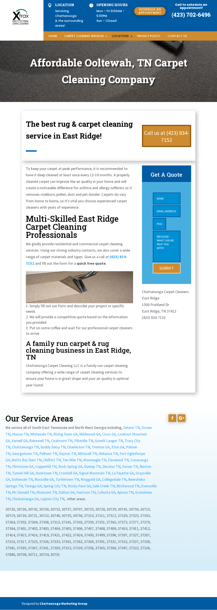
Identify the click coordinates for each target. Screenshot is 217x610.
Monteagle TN (94, 459)
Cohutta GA (106, 492)
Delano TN (131, 427)
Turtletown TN (67, 479)
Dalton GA (67, 492)
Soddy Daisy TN (52, 447)
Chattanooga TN (25, 447)
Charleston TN (78, 447)
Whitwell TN (87, 453)
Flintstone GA (22, 466)
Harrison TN (86, 492)
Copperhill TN (46, 466)
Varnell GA (20, 440)
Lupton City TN (52, 498)
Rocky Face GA (79, 485)
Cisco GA (109, 434)
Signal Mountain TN (94, 473)
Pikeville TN (83, 440)
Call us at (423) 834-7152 (166, 136)
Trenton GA (101, 447)
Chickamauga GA (25, 498)
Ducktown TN (46, 473)
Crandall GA (68, 473)
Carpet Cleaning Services (84, 36)
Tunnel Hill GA (23, 473)
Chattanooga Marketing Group (63, 603)
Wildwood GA (89, 434)
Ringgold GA (90, 479)
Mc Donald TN (23, 492)
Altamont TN (46, 492)
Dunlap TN (92, 466)
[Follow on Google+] (181, 418)
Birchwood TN (128, 485)
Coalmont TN (61, 440)
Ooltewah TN (22, 479)
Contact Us (177, 36)
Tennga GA (33, 485)
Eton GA (117, 447)
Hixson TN (20, 434)
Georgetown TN (25, 453)
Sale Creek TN (104, 485)
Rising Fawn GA (65, 434)
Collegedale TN (114, 479)
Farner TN (130, 466)
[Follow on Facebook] (172, 418)
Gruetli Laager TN (109, 440)
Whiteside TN (41, 434)
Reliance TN (108, 453)
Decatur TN (111, 466)
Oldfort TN (52, 459)
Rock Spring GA (70, 466)
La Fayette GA (123, 473)
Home (53, 36)
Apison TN (125, 492)
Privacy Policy (148, 36)
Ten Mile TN (72, 459)
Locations (120, 36)
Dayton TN (67, 453)
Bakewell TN (39, 440)
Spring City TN (54, 485)
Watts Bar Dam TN (27, 459)
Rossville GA (44, 479)
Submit (166, 268)
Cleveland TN (118, 459)
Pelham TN (48, 453)
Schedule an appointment (150, 11)
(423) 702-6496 (191, 14)
